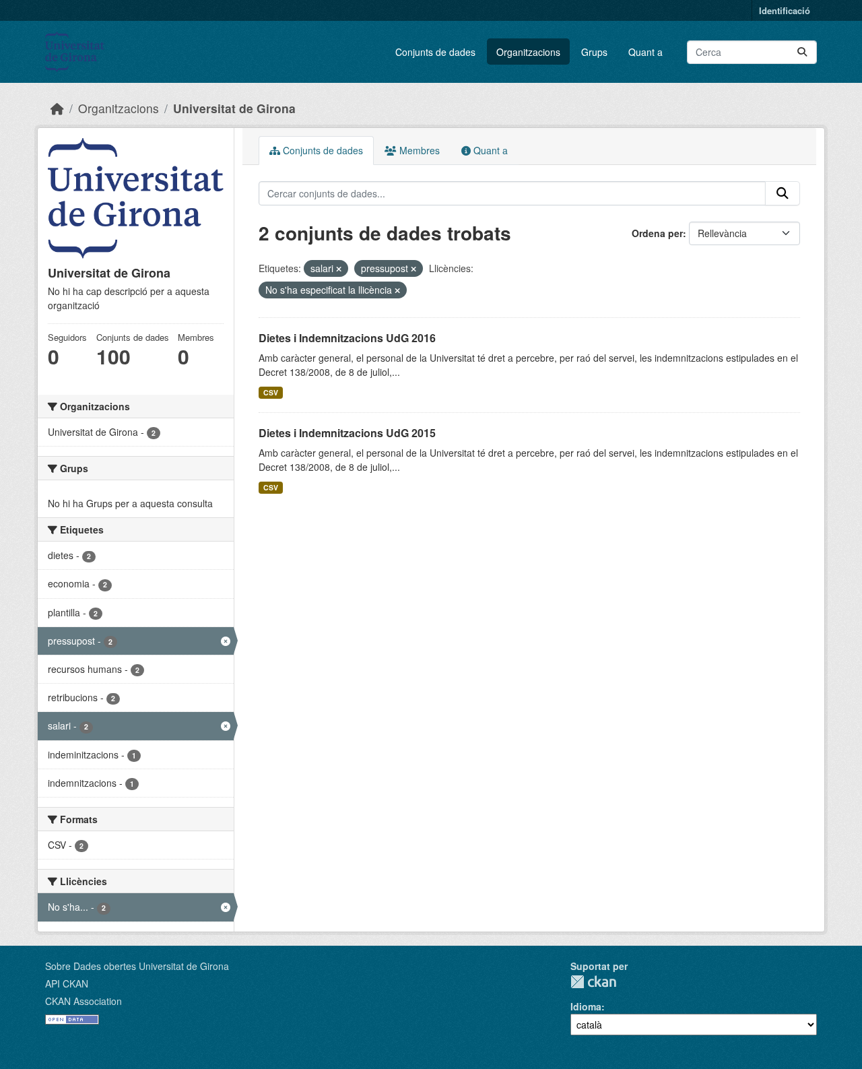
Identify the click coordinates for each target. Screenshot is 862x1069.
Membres (418, 150)
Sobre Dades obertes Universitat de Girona (137, 966)
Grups (594, 52)
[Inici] (57, 108)
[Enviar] (802, 52)
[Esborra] (338, 268)
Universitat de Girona (234, 108)
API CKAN (66, 983)
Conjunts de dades (435, 52)
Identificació (784, 10)
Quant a (645, 52)
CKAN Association (83, 1001)
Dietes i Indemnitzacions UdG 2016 (347, 338)
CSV (270, 392)
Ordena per (657, 233)
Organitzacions (528, 52)
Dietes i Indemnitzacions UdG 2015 (347, 433)
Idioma (585, 1006)
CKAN (593, 982)
